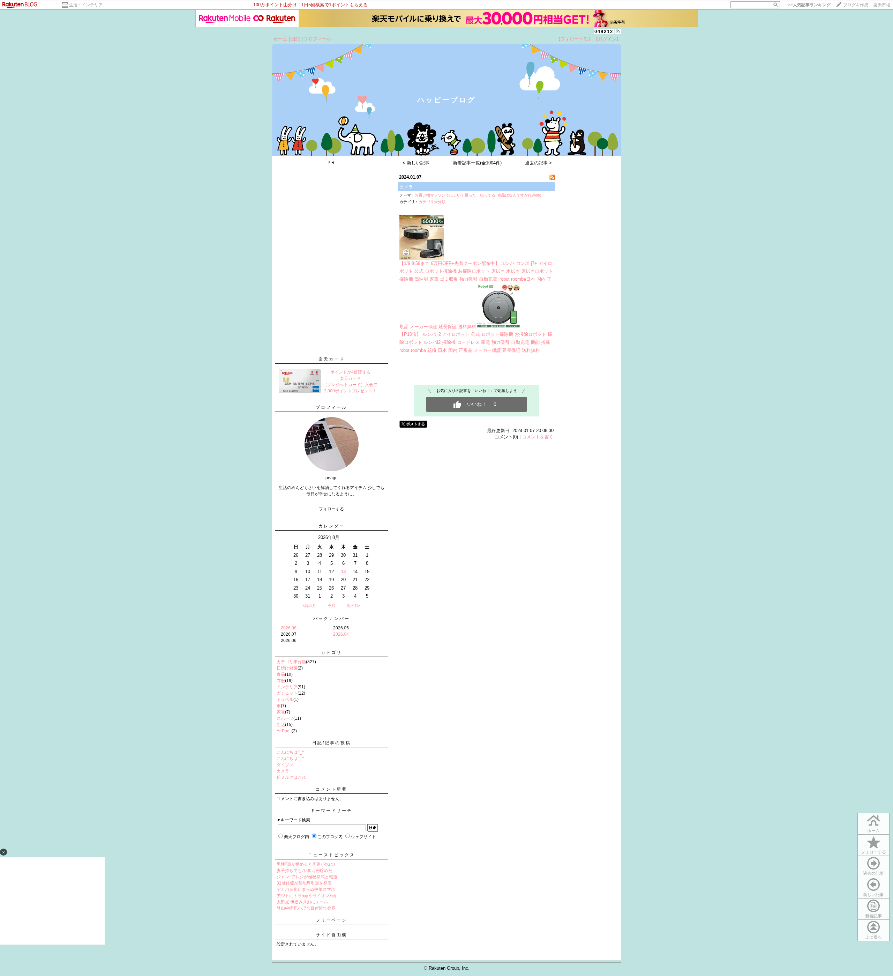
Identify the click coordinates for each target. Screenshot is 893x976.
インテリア (287, 687)
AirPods (284, 731)
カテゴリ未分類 (291, 661)
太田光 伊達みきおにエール (302, 902)
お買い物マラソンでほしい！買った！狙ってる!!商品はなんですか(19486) (478, 195)
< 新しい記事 (416, 162)
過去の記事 (873, 873)
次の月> (353, 606)
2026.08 (289, 628)
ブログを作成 (855, 4)
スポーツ (285, 718)
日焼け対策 (287, 668)
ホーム (280, 39)
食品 (281, 674)
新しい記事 (873, 894)
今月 (331, 606)
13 (343, 571)
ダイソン (285, 764)
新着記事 (873, 916)
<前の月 (309, 606)
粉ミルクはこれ (291, 777)
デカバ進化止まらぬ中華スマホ (306, 889)
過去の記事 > (538, 162)
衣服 (281, 680)
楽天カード (331, 359)
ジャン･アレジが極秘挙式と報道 (307, 876)
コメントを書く (538, 436)
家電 (281, 712)
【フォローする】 (574, 39)
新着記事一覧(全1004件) (477, 162)
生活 (281, 724)
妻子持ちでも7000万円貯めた (304, 870)
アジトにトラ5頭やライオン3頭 (306, 895)
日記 (295, 39)
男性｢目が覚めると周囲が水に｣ (306, 864)
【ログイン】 (607, 39)
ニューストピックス (331, 854)
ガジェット (287, 693)
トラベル (285, 699)
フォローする (873, 852)
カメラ (283, 771)
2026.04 (341, 634)
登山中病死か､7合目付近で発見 (306, 908)
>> (809, 4)
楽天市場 (881, 4)
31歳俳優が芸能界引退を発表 (304, 883)
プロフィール (317, 39)
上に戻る (873, 937)
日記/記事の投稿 (331, 742)
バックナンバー (331, 618)
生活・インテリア (86, 4)
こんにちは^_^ (290, 752)
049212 (603, 31)
